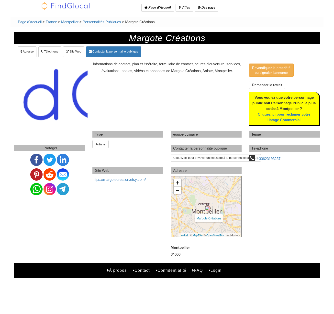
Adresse (28, 51)
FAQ (198, 270)
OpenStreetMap (215, 235)
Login (216, 270)
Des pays (207, 7)
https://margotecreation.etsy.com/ (119, 179)
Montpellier (69, 22)
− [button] (177, 190)
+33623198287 (268, 159)
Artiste (100, 144)
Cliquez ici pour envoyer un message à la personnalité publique (215, 158)
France (51, 22)
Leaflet (184, 235)
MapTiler (198, 235)
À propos (118, 270)
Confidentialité (171, 270)
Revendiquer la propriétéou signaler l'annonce (271, 70)
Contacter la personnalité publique (115, 51)
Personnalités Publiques (102, 22)
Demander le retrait (267, 85)
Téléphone (50, 51)
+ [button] (177, 183)
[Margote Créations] (208, 208)
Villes (185, 7)
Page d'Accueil (159, 7)
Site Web (75, 51)
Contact (142, 270)
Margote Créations (209, 218)
